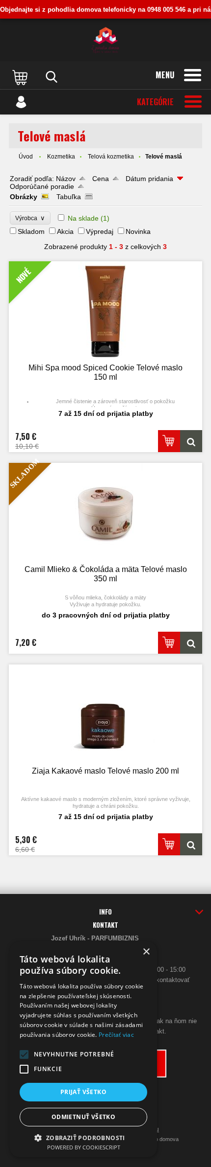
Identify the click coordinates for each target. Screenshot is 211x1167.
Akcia (65, 231)
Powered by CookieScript (83, 1147)
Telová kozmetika (111, 156)
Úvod (26, 156)
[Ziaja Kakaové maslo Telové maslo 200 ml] (105, 714)
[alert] (83, 1049)
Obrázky (23, 197)
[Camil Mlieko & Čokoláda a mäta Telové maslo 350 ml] (191, 643)
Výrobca (30, 218)
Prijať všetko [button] (83, 1092)
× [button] (146, 952)
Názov (66, 179)
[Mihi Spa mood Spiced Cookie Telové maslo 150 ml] (191, 441)
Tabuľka (68, 197)
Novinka (138, 231)
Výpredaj (99, 231)
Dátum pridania (149, 179)
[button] (24, 1054)
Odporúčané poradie (42, 186)
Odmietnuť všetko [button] (83, 1117)
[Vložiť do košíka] (169, 441)
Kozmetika (61, 156)
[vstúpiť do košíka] (21, 77)
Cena (100, 179)
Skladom (31, 231)
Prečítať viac (116, 1034)
